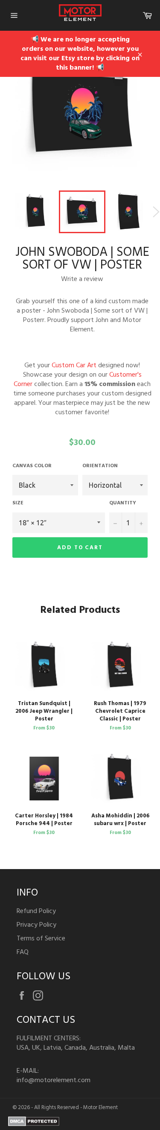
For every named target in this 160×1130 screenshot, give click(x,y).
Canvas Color (32, 466)
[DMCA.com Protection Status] (33, 1124)
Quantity (122, 503)
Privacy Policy (36, 925)
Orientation (100, 466)
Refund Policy (36, 911)
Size (17, 503)
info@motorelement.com (53, 1080)
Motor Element (100, 1107)
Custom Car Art (74, 365)
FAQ (23, 952)
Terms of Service (41, 938)
